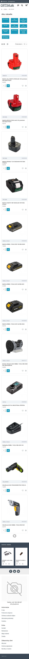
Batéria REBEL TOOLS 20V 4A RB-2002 (13, 324)
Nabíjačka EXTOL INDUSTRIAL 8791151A (13, 405)
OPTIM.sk (7, 5)
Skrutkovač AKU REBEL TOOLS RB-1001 (13, 525)
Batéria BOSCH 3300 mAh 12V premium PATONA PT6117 (13, 121)
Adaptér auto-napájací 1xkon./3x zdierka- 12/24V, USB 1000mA (7, 560)
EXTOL (4, 402)
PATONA (5, 117)
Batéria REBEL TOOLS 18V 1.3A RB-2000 (13, 244)
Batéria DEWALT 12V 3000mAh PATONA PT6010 (13, 162)
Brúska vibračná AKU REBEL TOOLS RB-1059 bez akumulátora (14, 364)
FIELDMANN (5, 481)
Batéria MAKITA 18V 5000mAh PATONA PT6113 (13, 203)
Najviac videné (6, 544)
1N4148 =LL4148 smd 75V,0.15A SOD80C (21, 560)
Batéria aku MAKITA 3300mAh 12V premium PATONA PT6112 (14, 79)
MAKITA (5, 75)
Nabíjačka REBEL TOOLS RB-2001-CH (12, 445)
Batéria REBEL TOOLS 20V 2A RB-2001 (13, 284)
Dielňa (5, 9)
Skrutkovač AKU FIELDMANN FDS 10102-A (14, 485)
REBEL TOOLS (6, 240)
